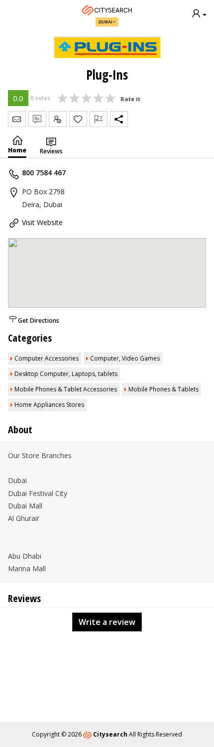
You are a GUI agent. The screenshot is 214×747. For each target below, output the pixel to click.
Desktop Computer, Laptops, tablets (65, 374)
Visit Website (42, 222)
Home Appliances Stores (49, 404)
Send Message (17, 119)
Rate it (130, 99)
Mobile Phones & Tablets (163, 389)
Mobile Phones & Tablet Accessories (65, 389)
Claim (58, 119)
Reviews (51, 151)
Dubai (105, 21)
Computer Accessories (46, 358)
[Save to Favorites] (78, 119)
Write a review (107, 622)
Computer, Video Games (125, 358)
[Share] (119, 119)
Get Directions (38, 320)
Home (17, 150)
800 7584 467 (44, 172)
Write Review (37, 119)
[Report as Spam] (98, 119)
